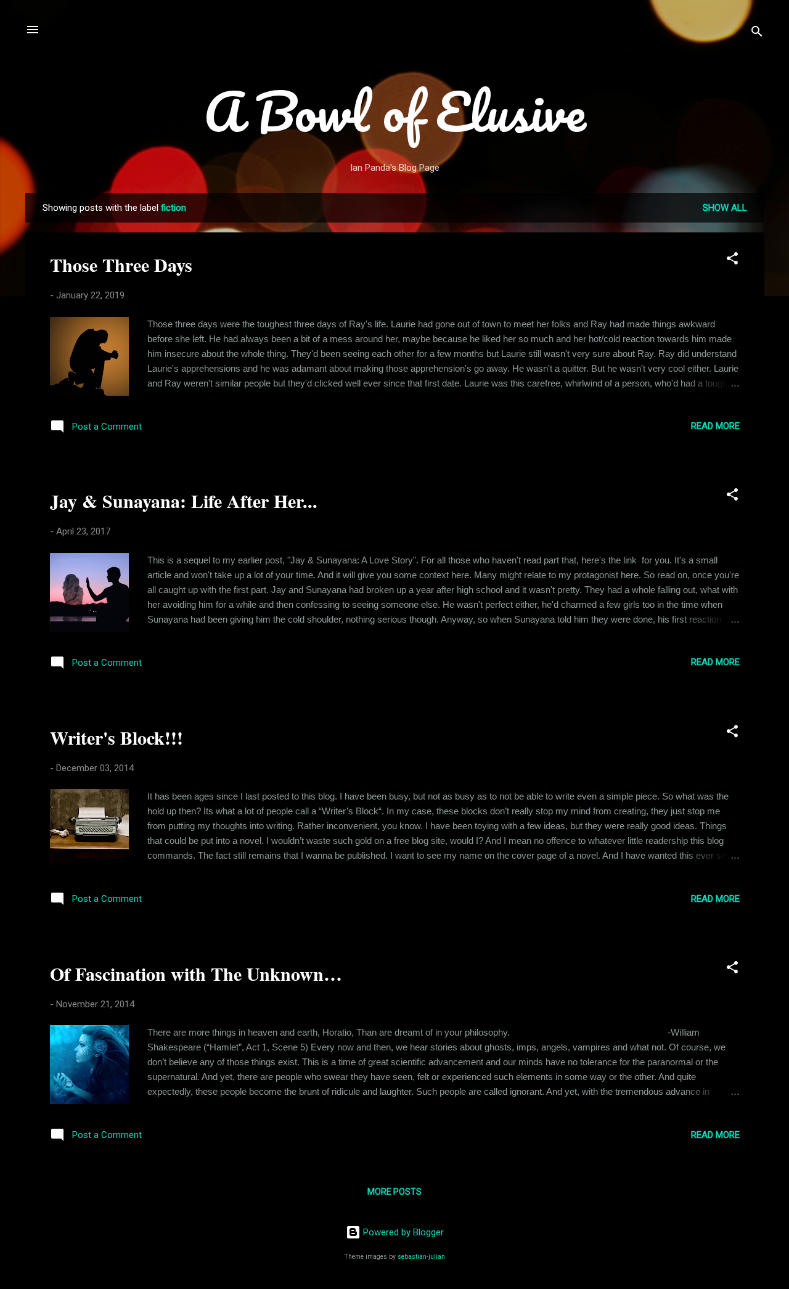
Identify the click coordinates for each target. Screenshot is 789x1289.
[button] (732, 260)
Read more (715, 426)
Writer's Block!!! (116, 737)
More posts (394, 1192)
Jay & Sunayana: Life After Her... (183, 500)
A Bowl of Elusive (395, 111)
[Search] (757, 33)
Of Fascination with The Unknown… (196, 973)
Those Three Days (121, 264)
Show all (725, 207)
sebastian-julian (421, 1257)
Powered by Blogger (402, 1232)
